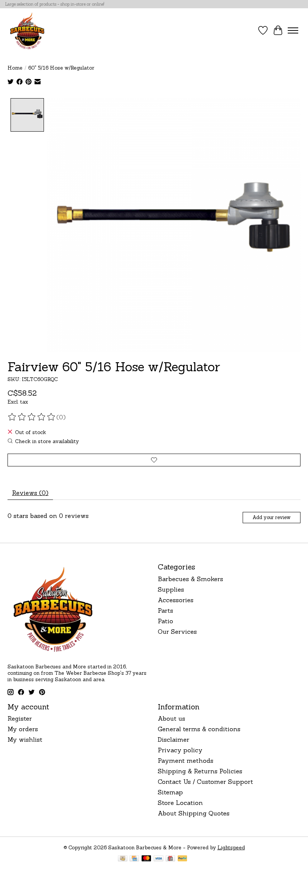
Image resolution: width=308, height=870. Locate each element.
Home (15, 68)
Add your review (271, 517)
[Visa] (158, 859)
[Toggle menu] (292, 30)
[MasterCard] (146, 859)
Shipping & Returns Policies (200, 771)
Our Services (177, 631)
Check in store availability (47, 442)
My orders (23, 729)
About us (171, 718)
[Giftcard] (170, 859)
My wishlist (25, 739)
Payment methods (185, 760)
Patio (165, 621)
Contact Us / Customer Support (205, 781)
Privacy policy (180, 750)
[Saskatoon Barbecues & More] (27, 30)
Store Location (180, 802)
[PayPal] (182, 859)
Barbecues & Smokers (190, 579)
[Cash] (122, 859)
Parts (165, 610)
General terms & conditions (199, 729)
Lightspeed (231, 847)
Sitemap (170, 792)
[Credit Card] (134, 859)
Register (20, 718)
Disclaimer (173, 739)
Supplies (171, 589)
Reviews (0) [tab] (30, 492)
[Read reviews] (32, 417)
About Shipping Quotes (193, 813)
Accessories (175, 600)
